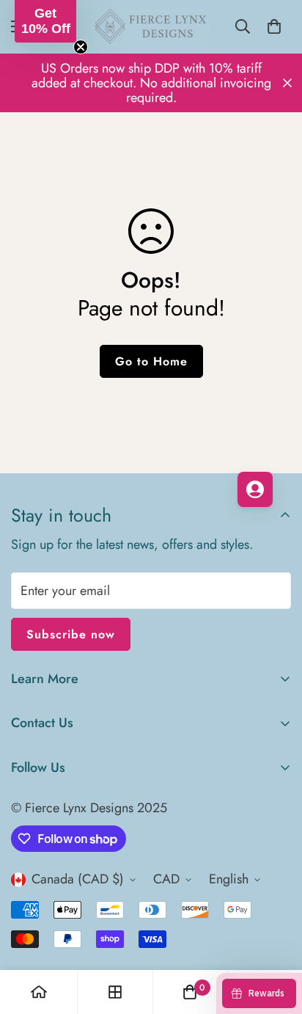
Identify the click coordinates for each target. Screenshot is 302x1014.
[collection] (115, 992)
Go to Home (151, 361)
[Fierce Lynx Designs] (151, 27)
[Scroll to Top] (275, 936)
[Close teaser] (80, 47)
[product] (39, 992)
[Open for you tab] (255, 489)
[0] (274, 26)
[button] (45, 21)
